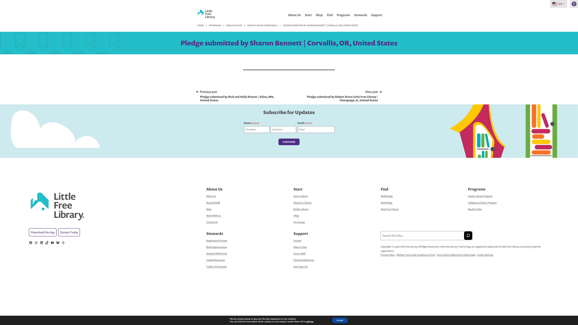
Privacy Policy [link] (388, 255)
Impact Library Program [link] (480, 196)
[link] (574, 4)
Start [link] (308, 15)
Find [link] (330, 15)
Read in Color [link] (475, 209)
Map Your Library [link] (390, 209)
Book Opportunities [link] (216, 247)
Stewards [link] (360, 15)
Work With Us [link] (213, 215)
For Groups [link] (299, 222)
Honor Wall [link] (299, 253)
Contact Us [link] (212, 222)
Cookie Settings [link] (485, 255)
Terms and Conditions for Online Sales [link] (456, 255)
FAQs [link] (296, 215)
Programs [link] (343, 15)
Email (305, 123)
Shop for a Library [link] (303, 202)
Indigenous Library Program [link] (482, 202)
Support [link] (376, 15)
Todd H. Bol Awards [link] (216, 266)
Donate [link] (297, 240)
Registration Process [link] (216, 240)
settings (310, 321)
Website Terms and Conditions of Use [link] (415, 255)
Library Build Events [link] (304, 260)
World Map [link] (386, 202)
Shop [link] (319, 15)
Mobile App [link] (387, 196)
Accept (340, 320)
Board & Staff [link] (213, 202)
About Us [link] (294, 15)
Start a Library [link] (301, 196)
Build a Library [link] (301, 209)
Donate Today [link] (69, 232)
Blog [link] (208, 209)
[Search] (468, 235)
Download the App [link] (43, 232)
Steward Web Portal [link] (216, 253)
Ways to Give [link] (300, 247)
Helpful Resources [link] (215, 260)
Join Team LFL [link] (301, 266)
